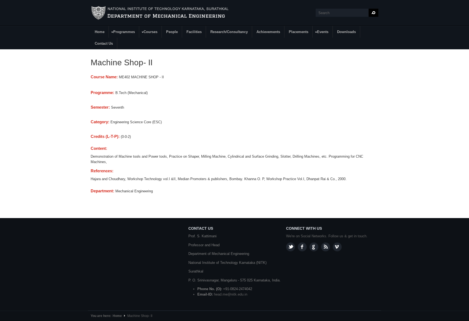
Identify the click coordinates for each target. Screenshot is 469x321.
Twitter (290, 246)
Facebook (302, 246)
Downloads (346, 32)
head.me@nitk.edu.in (230, 294)
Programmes (122, 32)
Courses (148, 32)
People (172, 32)
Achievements (268, 32)
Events (320, 32)
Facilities (194, 32)
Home (99, 32)
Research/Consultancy (229, 32)
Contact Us (104, 43)
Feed (325, 246)
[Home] (161, 13)
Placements (298, 32)
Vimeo (337, 246)
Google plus (313, 246)
